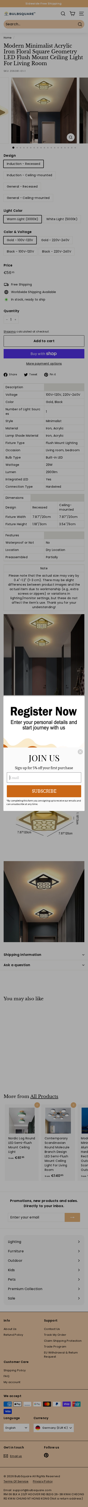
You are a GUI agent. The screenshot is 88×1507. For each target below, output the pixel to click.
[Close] (80, 751)
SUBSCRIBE (44, 791)
